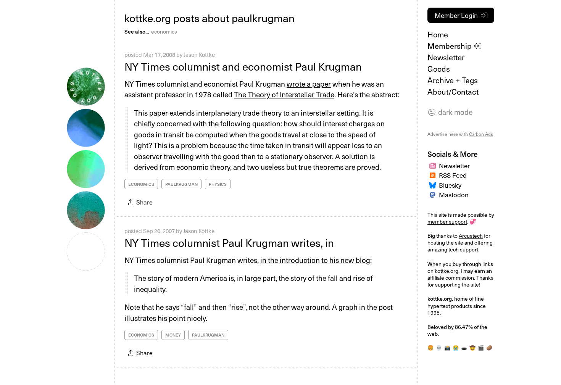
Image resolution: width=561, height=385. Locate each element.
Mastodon (454, 195)
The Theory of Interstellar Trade (284, 94)
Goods (438, 68)
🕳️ (464, 347)
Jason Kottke (199, 54)
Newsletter (445, 57)
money (173, 335)
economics (164, 31)
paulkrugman (181, 184)
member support (447, 221)
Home (437, 34)
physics (218, 184)
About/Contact (453, 91)
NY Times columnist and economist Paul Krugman (243, 66)
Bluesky (450, 185)
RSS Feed (453, 175)
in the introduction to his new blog (315, 260)
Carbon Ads (481, 133)
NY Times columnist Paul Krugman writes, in (229, 242)
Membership (450, 46)
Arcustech (471, 236)
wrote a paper (309, 83)
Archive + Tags (452, 80)
